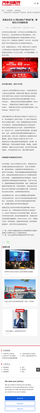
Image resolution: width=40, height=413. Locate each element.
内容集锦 (9, 10)
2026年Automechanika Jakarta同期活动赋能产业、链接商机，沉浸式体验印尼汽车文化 (20, 272)
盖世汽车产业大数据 (9, 356)
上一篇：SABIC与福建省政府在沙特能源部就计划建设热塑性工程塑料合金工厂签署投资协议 (19, 231)
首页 (2, 10)
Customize (20, 403)
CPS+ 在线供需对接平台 (29, 356)
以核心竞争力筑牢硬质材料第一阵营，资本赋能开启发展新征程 (20, 301)
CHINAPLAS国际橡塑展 (9, 358)
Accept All (20, 398)
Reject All (20, 409)
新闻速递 (17, 10)
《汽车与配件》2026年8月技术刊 (15, 331)
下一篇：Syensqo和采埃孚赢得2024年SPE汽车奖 (18, 235)
